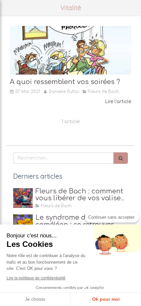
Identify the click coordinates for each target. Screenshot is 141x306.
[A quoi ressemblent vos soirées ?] (70, 50)
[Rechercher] (120, 158)
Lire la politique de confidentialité (36, 278)
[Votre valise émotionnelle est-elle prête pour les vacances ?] (23, 198)
